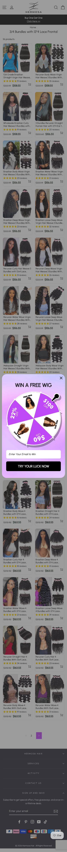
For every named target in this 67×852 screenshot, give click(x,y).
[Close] (61, 378)
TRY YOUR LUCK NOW (33, 466)
